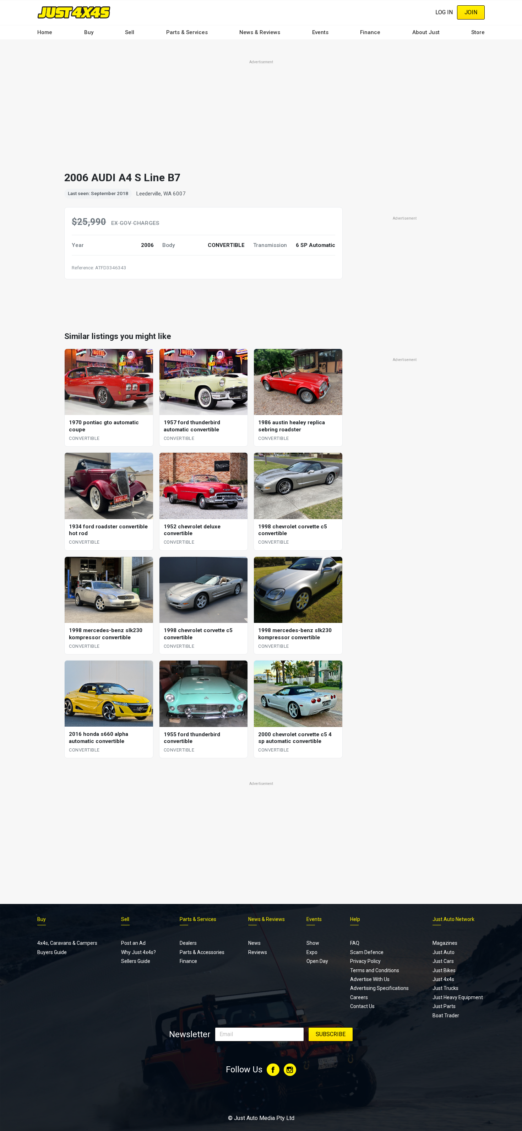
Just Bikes (444, 970)
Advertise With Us (370, 979)
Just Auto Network (453, 919)
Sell (129, 32)
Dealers (188, 943)
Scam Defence (367, 952)
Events (320, 32)
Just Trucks (445, 988)
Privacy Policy (365, 961)
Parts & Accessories (202, 952)
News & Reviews (259, 32)
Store (478, 32)
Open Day (317, 961)
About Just (426, 32)
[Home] (73, 12)
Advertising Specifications (379, 988)
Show (312, 943)
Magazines (445, 943)
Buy (88, 32)
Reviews (257, 952)
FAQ (354, 943)
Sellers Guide (135, 961)
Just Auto (444, 952)
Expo (311, 952)
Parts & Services (187, 32)
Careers (359, 997)
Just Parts (444, 1006)
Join (470, 12)
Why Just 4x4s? (138, 952)
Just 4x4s (443, 979)
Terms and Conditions (374, 970)
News (254, 943)
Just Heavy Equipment (458, 997)
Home (44, 32)
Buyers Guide (52, 952)
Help (355, 919)
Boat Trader (446, 1015)
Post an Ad (133, 943)
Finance (370, 32)
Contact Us (362, 1006)
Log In (444, 12)
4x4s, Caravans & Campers (67, 943)
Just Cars (443, 961)
